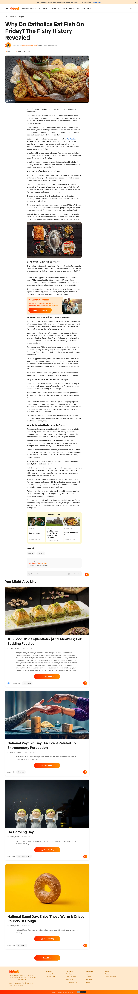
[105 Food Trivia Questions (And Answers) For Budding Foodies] (47, 610)
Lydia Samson (14, 648)
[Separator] (87, 574)
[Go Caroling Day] (47, 803)
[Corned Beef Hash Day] (71, 521)
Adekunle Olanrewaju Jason (29, 45)
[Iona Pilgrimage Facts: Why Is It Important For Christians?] (54, 521)
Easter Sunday (34, 533)
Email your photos (40, 310)
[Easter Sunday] (36, 521)
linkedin (88, 982)
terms (107, 974)
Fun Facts (42, 8)
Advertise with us (51, 976)
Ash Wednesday (73, 139)
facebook (89, 974)
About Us (69, 974)
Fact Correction (75, 574)
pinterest (88, 976)
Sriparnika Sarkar (15, 752)
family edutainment (72, 982)
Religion (31, 528)
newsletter (69, 979)
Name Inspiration (83, 8)
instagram (89, 979)
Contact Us (49, 974)
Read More (97, 2)
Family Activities (28, 8)
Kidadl (6, 16)
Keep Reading (49, 676)
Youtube (88, 985)
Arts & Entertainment (24, 856)
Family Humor (67, 8)
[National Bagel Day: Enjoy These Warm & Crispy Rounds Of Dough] (47, 887)
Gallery (11, 101)
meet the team (71, 976)
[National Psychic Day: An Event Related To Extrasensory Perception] (47, 714)
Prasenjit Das (14, 837)
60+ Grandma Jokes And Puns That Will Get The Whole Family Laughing (64, 2)
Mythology (21, 772)
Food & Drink (68, 528)
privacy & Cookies (111, 976)
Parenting (54, 8)
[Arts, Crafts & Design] (8, 683)
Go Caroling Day (20, 832)
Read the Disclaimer (37, 574)
